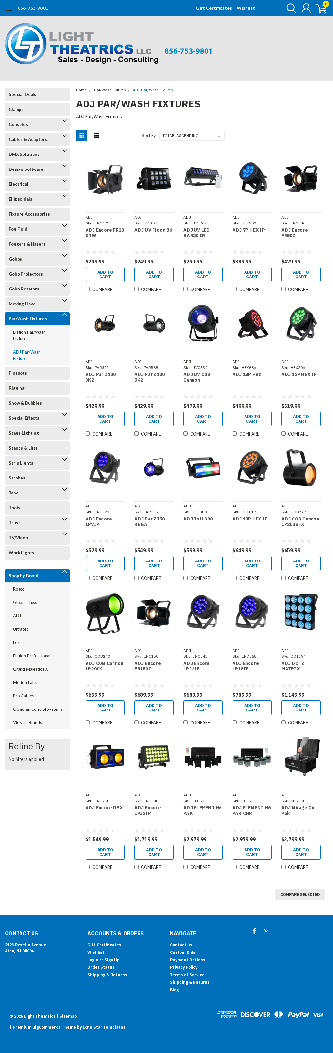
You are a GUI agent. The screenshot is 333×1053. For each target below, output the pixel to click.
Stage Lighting (24, 433)
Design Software (26, 169)
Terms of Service (187, 974)
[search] (290, 8)
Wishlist (246, 8)
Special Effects (24, 418)
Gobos (15, 259)
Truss (14, 522)
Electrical (18, 184)
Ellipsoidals (20, 199)
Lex (16, 642)
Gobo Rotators (24, 288)
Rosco (19, 589)
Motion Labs (25, 682)
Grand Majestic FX (30, 669)
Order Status (100, 967)
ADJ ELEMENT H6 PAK (202, 811)
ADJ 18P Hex (247, 374)
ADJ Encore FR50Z (294, 233)
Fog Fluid (18, 229)
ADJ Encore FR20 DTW (105, 233)
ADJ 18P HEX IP (250, 519)
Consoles (18, 124)
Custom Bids (182, 952)
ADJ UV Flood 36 (153, 230)
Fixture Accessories (29, 214)
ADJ (17, 615)
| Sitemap (67, 1016)
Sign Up (112, 959)
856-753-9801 (33, 8)
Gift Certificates (214, 8)
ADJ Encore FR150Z (147, 666)
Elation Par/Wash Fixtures (29, 335)
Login (92, 959)
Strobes (17, 477)
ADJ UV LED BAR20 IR (196, 233)
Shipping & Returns (107, 974)
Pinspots (18, 373)
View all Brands (27, 722)
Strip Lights (21, 463)
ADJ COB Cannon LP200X (105, 666)
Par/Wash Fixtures (28, 318)
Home (81, 90)
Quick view (105, 180)
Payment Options (187, 959)
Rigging (17, 388)
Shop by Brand (23, 575)
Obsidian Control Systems (38, 709)
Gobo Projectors (26, 274)
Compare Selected (300, 894)
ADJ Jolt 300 (198, 519)
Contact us (181, 944)
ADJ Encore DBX (104, 808)
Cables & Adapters (28, 139)
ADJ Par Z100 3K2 (101, 377)
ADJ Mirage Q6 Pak (297, 811)
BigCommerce (47, 1027)
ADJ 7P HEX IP (249, 230)
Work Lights (21, 552)
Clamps (16, 109)
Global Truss (25, 602)
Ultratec (20, 629)
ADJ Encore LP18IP (246, 666)
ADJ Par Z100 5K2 (149, 377)
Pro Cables (23, 695)
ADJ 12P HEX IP (299, 374)
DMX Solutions (24, 154)
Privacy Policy (183, 967)
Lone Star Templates (104, 1027)
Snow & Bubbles (25, 403)
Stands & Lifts (23, 448)
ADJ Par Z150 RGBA (149, 522)
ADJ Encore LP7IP (99, 522)
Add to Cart (105, 274)
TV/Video (18, 537)
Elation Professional (31, 655)
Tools (14, 507)
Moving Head (22, 303)
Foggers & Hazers (27, 244)
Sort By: (149, 135)
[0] (318, 8)
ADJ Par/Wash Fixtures (27, 355)
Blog (174, 989)
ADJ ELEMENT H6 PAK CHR (252, 811)
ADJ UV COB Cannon (197, 377)
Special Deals (22, 94)
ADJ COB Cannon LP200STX (300, 522)
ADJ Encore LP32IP (147, 811)
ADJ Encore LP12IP (196, 666)
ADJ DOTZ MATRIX (292, 666)
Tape (14, 492)
